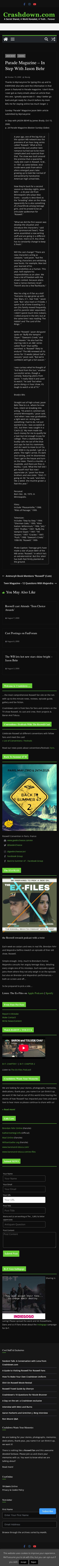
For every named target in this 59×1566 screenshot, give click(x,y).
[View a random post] (53, 39)
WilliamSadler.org (10, 1142)
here (52, 747)
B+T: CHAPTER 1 (9, 1063)
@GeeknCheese (14, 845)
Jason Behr (10, 56)
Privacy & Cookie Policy (13, 1490)
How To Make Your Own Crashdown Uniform (24, 1376)
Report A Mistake (10, 1013)
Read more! (7, 1467)
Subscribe (47, 1511)
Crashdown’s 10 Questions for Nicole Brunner (24, 1394)
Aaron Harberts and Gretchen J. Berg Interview (25, 1413)
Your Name (8, 1174)
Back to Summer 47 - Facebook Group (25, 861)
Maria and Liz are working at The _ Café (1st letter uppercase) (24, 1218)
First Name (7, 1509)
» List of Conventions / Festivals (17, 740)
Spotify (49, 993)
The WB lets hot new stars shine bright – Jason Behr (28, 658)
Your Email (7, 1184)
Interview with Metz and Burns (17, 1406)
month (43, 1532)
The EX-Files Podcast (21, 1069)
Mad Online (8, 1137)
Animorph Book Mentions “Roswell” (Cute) (29, 576)
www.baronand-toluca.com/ (15, 1147)
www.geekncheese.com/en (20, 840)
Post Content (8, 1230)
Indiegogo (42, 1324)
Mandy (27, 77)
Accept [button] (23, 1562)
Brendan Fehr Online (12, 1128)
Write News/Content (12, 1021)
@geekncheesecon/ (16, 851)
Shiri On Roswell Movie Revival (17, 1382)
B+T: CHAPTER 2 (27, 1063)
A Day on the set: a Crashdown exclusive (22, 1400)
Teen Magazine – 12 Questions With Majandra (28, 583)
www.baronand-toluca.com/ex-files (19, 1151)
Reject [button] (33, 1562)
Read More (44, 1561)
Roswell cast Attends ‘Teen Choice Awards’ (25, 608)
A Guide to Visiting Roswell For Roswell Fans (23, 1370)
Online (10, 1486)
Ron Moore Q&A (10, 1419)
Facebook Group (15, 856)
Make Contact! (9, 1017)
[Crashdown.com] (5, 39)
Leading (21, 56)
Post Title (7, 1206)
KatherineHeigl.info (11, 1133)
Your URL (7, 1195)
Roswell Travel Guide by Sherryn (18, 1388)
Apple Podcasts (36, 993)
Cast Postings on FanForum (21, 633)
